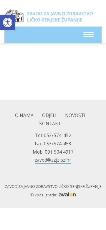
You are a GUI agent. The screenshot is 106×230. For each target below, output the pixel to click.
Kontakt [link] (50, 124)
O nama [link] (24, 115)
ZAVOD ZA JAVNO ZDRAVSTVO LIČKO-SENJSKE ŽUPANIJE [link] (48, 18)
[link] (7, 22)
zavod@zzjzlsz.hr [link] (53, 160)
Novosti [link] (75, 115)
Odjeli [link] (49, 115)
